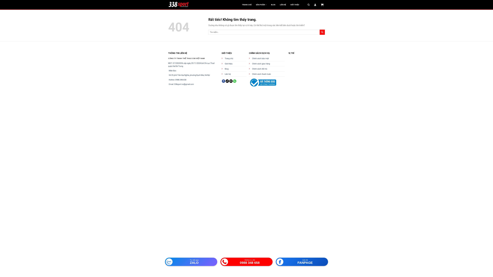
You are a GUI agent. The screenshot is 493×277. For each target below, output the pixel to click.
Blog (273, 5)
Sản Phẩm (260, 5)
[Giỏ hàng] (322, 4)
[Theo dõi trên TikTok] (227, 81)
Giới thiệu (229, 64)
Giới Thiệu (294, 5)
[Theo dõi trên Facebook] (223, 81)
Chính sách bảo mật (260, 58)
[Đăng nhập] (315, 4)
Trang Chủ (247, 5)
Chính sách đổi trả (259, 69)
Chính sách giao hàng (261, 64)
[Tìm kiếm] (308, 4)
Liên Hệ (283, 5)
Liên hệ (228, 74)
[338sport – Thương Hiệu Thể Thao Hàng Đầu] (178, 4)
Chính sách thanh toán (261, 74)
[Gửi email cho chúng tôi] (231, 81)
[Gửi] (322, 32)
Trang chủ (229, 58)
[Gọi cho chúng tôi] (234, 81)
